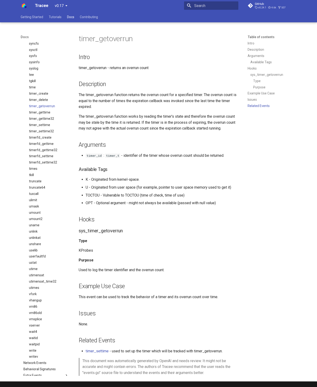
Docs (70, 17)
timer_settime (97, 351)
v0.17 (59, 5)
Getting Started (32, 17)
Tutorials (55, 17)
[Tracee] (24, 5)
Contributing (89, 17)
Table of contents (261, 37)
